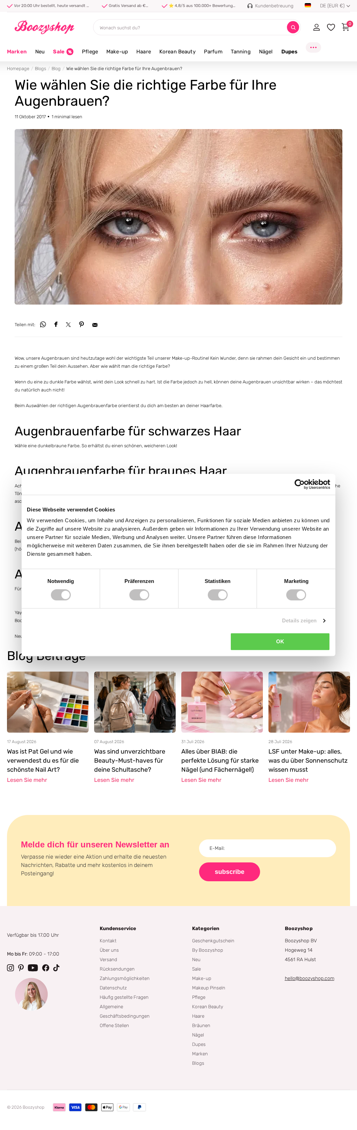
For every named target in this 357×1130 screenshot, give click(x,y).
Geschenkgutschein (213, 940)
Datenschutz (113, 987)
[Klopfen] (56, 967)
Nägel (198, 1035)
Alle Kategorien (40, 55)
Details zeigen (299, 620)
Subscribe (229, 871)
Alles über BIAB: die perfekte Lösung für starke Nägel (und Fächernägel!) (220, 760)
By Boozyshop (207, 950)
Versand (108, 959)
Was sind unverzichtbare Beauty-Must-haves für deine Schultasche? (129, 760)
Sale (196, 969)
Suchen (293, 27)
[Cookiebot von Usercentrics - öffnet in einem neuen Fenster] (299, 484)
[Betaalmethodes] (59, 1107)
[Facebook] (45, 967)
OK (280, 641)
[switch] (139, 594)
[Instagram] (10, 967)
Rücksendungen (117, 969)
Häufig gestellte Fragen (124, 997)
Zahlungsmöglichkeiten (125, 978)
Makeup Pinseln (208, 987)
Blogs (40, 68)
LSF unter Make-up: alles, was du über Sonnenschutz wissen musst (308, 760)
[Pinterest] (21, 967)
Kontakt (108, 940)
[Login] (316, 27)
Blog (56, 68)
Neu (196, 959)
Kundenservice (118, 928)
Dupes (199, 1044)
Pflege (198, 997)
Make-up (201, 978)
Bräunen (201, 1025)
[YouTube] (33, 967)
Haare (198, 1016)
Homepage (18, 68)
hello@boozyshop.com (309, 978)
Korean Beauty (207, 1006)
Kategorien (205, 928)
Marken (17, 51)
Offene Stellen (114, 1025)
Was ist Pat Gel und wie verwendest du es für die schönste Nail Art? (43, 760)
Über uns (109, 950)
